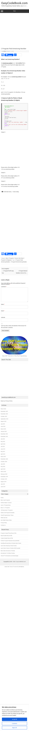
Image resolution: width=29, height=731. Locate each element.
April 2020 (3, 469)
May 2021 (3, 451)
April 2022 (3, 443)
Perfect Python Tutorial (6, 502)
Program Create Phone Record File (8, 533)
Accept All (14, 719)
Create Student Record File (7, 538)
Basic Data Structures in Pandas (8, 550)
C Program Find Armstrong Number (19, 261)
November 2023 (4, 413)
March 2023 (3, 428)
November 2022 (4, 436)
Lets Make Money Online (6, 520)
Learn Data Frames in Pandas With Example (10, 548)
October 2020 (4, 461)
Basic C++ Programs (5, 507)
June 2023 (3, 426)
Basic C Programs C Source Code (13, 258)
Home (2, 497)
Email (2, 310)
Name (3, 304)
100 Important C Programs (7, 510)
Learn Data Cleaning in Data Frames (9, 545)
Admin (4, 51)
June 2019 (3, 486)
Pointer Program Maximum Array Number (10, 540)
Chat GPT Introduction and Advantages (9, 555)
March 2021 (3, 456)
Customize (14, 723)
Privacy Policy (4, 522)
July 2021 (3, 446)
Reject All (14, 727)
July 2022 (3, 438)
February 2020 (4, 474)
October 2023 (4, 416)
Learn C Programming (5, 505)
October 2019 (4, 479)
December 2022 (4, 433)
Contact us (3, 525)
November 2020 (4, 458)
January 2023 (4, 431)
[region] (14, 718)
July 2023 (3, 423)
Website (3, 317)
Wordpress (21, 566)
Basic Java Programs (5, 500)
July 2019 (3, 484)
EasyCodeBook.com (14, 3)
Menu (14, 11)
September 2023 (4, 418)
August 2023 (3, 421)
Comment (3, 286)
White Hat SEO (4, 517)
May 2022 (3, 441)
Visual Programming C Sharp (7, 515)
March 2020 (3, 471)
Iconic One (7, 566)
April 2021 (3, 454)
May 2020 (3, 466)
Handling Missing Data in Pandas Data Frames (11, 543)
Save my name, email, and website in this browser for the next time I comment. (13, 326)
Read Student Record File (6, 535)
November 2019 (4, 476)
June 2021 (3, 449)
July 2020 (3, 464)
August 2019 (3, 481)
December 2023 (4, 411)
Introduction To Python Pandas (8, 553)
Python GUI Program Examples (7, 512)
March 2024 (3, 408)
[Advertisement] (14, 29)
